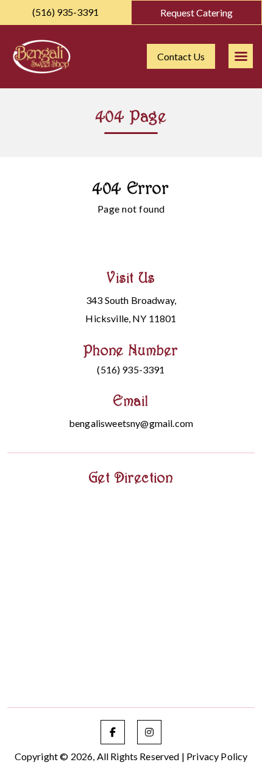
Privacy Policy (216, 756)
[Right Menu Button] (241, 56)
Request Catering (196, 12)
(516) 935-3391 (65, 12)
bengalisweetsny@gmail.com (131, 423)
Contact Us (181, 56)
